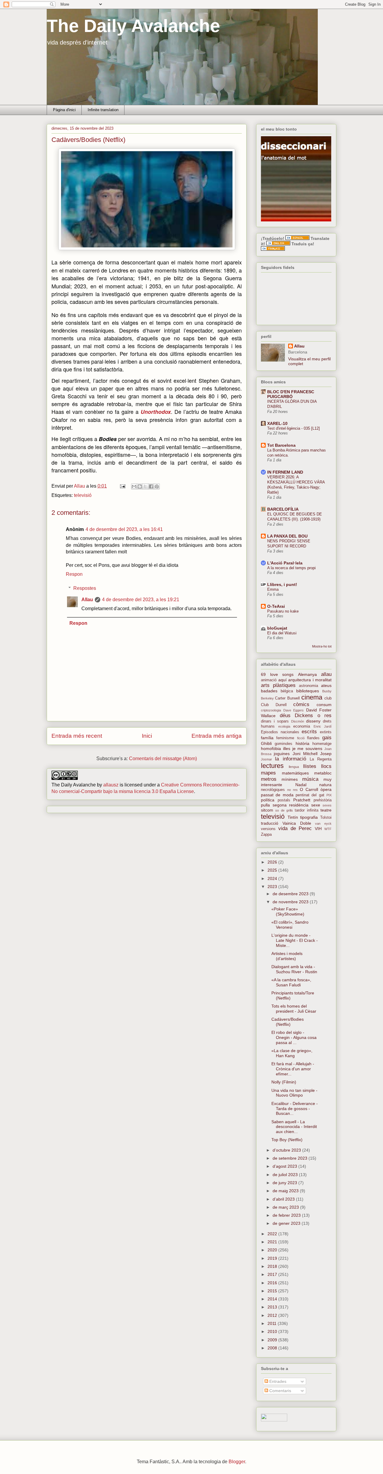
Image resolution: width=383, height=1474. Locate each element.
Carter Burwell (287, 698)
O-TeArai (276, 606)
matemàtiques (295, 773)
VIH (318, 828)
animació (268, 680)
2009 (273, 1339)
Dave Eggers (293, 710)
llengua (294, 767)
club (328, 698)
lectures (272, 765)
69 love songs (277, 674)
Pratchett (301, 800)
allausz (110, 784)
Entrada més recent (76, 736)
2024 (273, 878)
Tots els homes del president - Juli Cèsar (293, 1009)
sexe (315, 805)
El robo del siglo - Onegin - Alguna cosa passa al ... (294, 1037)
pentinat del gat (310, 795)
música (310, 779)
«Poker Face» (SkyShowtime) (287, 911)
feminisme (285, 738)
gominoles (283, 744)
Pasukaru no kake (283, 611)
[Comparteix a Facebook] (151, 486)
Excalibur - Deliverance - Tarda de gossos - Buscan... (294, 1108)
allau (326, 674)
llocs (326, 766)
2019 (273, 1258)
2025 (273, 870)
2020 (273, 1250)
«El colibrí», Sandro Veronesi (289, 925)
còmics (301, 704)
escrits (309, 731)
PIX (329, 795)
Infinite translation (103, 110)
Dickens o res (313, 715)
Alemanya (307, 674)
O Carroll (309, 789)
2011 (273, 1323)
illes (286, 748)
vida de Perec (295, 828)
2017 (273, 1274)
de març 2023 (286, 1207)
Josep (326, 753)
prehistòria (323, 800)
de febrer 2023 (287, 1215)
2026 (273, 862)
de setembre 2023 (290, 1158)
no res (292, 790)
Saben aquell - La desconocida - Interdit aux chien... (294, 1126)
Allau (87, 599)
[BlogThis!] (140, 486)
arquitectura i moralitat (310, 679)
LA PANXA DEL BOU (287, 536)
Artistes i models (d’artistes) (287, 956)
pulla (265, 805)
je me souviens (307, 748)
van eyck (323, 823)
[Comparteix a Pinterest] (157, 486)
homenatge (322, 744)
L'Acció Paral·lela (285, 563)
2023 (273, 886)
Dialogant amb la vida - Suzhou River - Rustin (294, 969)
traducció (269, 823)
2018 (273, 1266)
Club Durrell (274, 705)
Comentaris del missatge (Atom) (163, 758)
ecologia (284, 726)
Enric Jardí (323, 726)
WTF (328, 829)
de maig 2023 (286, 1190)
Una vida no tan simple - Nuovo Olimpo (294, 1093)
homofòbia (271, 748)
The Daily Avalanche (133, 26)
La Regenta (321, 759)
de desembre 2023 (291, 893)
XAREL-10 (277, 423)
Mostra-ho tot (322, 646)
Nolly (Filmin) (283, 1082)
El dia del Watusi (282, 633)
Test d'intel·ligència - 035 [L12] (293, 428)
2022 (273, 1233)
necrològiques (273, 790)
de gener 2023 (287, 1223)
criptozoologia (271, 710)
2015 (273, 1290)
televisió (83, 495)
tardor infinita (306, 810)
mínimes (290, 779)
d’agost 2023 (285, 1166)
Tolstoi (326, 817)
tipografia (309, 817)
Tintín (293, 817)
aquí (282, 679)
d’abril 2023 (284, 1199)
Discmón (297, 721)
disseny (313, 721)
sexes (327, 805)
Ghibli (266, 743)
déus (285, 715)
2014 (273, 1299)
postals (284, 800)
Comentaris (279, 1390)
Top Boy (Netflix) (287, 1139)
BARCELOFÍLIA (283, 509)
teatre (326, 810)
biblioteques (307, 690)
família (267, 737)
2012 (273, 1315)
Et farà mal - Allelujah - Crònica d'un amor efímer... (292, 1068)
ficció (301, 738)
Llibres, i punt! (282, 584)
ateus (326, 685)
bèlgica (287, 691)
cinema (311, 697)
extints (326, 732)
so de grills (284, 810)
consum (324, 704)
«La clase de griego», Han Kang (291, 1053)
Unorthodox (156, 412)
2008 (273, 1348)
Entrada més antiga (217, 736)
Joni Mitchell (305, 753)
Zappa (266, 834)
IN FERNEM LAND (285, 472)
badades (269, 690)
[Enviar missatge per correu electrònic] (122, 486)
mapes (268, 773)
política (267, 800)
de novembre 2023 (291, 901)
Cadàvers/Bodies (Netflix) (287, 1022)
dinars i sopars (275, 721)
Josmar (266, 759)
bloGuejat (277, 628)
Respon (74, 574)
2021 (273, 1241)
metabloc (323, 773)
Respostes (84, 588)
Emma (273, 589)
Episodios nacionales (280, 732)
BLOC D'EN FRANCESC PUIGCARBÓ (290, 394)
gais (327, 737)
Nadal (300, 784)
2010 (273, 1331)
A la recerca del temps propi (291, 568)
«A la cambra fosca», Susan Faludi (291, 982)
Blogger (237, 1461)
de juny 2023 (285, 1182)
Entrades (277, 1381)
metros (268, 779)
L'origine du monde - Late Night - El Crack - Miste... (294, 940)
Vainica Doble (296, 823)
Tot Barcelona (281, 445)
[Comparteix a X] (145, 486)
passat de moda (277, 794)
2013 (273, 1307)
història (302, 743)
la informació (290, 759)
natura (325, 784)
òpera (326, 789)
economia (301, 726)
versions (268, 829)
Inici (147, 736)
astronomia (308, 686)
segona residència (291, 805)
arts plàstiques (278, 685)
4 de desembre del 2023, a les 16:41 (124, 529)
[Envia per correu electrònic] (134, 486)
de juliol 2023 (286, 1174)
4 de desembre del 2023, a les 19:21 (140, 599)
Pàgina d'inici (64, 110)
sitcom (267, 810)
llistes (309, 766)
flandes (313, 738)
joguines (282, 753)
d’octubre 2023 (287, 1150)
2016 (273, 1282)
